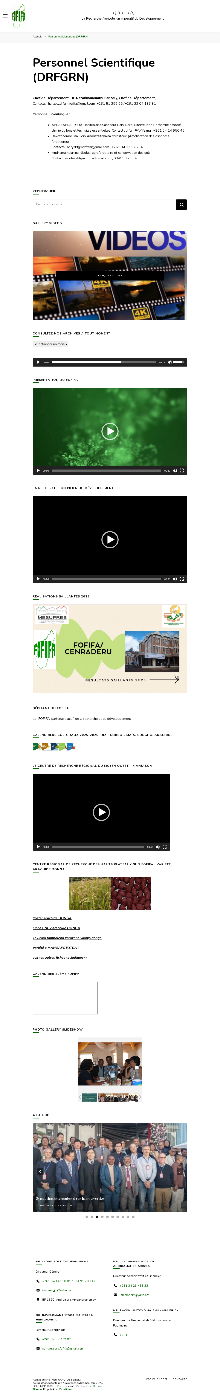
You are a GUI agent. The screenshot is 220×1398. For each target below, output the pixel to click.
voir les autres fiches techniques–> (60, 957)
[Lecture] (38, 362)
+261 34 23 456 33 (134, 1286)
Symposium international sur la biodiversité (70, 1198)
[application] (110, 362)
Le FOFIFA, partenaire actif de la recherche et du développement (82, 718)
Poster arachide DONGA (52, 918)
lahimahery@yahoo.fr (134, 1295)
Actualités (44, 1205)
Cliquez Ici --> (110, 275)
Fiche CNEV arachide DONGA (56, 928)
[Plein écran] (182, 470)
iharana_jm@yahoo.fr (56, 1290)
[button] (110, 431)
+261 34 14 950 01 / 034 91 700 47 (68, 1281)
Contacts (180, 1379)
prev (40, 1171)
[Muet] (170, 362)
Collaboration (62, 1205)
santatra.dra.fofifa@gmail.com (63, 1349)
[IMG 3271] (121, 1098)
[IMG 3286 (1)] (136, 1098)
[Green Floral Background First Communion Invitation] (89, 1098)
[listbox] (110, 1171)
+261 (123, 1335)
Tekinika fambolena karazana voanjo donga (67, 938)
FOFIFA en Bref (157, 1379)
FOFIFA (122, 13)
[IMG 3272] (105, 1098)
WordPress (66, 1389)
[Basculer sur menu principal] (5, 15)
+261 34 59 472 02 (56, 1339)
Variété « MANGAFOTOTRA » (56, 947)
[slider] (104, 362)
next (180, 1171)
